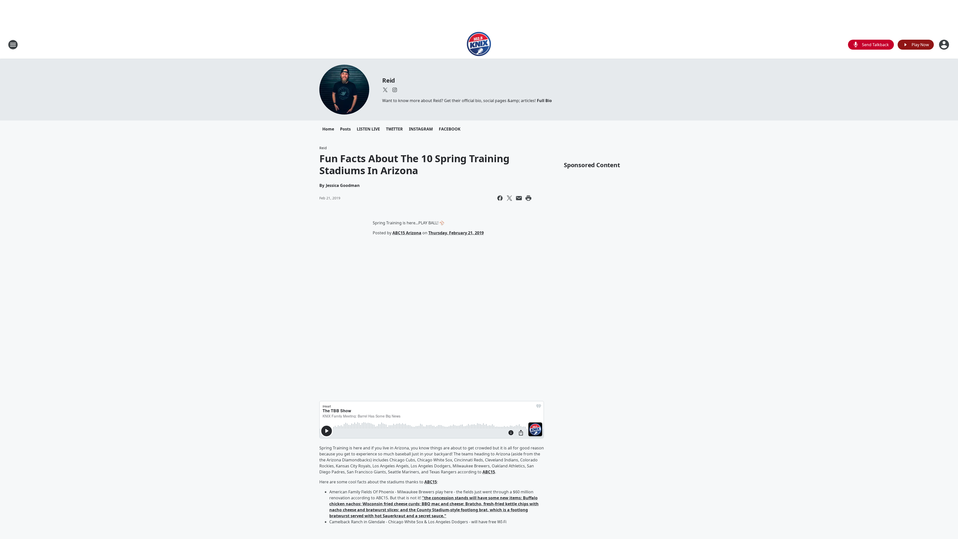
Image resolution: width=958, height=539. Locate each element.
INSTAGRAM (421, 129)
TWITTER (394, 129)
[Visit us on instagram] (395, 90)
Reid (388, 80)
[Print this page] (528, 198)
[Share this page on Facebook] (499, 198)
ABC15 (488, 472)
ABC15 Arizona (406, 233)
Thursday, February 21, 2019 (456, 233)
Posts (345, 129)
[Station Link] (479, 44)
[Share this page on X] (509, 198)
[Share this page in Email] (518, 198)
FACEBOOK (450, 129)
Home (328, 129)
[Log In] (944, 45)
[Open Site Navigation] (13, 45)
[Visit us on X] (385, 90)
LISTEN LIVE (368, 129)
